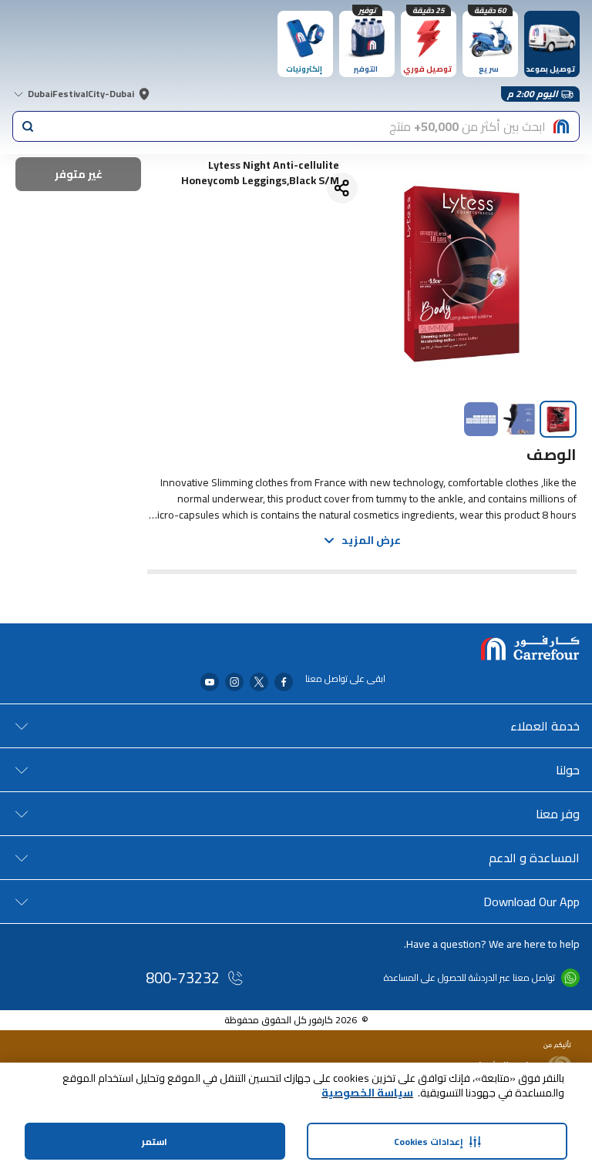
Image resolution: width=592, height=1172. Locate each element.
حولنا (568, 769)
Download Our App (531, 901)
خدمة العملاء (545, 725)
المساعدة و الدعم (534, 857)
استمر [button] (154, 1141)
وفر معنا (558, 813)
